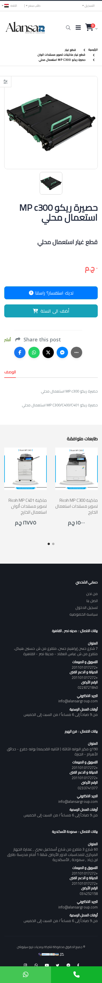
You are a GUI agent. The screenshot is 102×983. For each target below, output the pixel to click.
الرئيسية (93, 49)
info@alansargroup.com (78, 701)
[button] (68, 27)
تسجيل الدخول (86, 607)
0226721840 (88, 687)
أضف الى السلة (55, 311)
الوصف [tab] (10, 372)
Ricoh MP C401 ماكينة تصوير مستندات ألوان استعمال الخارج (27, 506)
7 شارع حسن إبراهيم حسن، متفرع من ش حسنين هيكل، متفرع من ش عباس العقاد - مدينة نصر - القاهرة (56, 651)
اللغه (13, 5)
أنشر (7, 340)
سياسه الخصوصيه (83, 614)
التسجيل (90, 5)
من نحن (92, 593)
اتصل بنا (92, 600)
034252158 (89, 893)
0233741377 (88, 787)
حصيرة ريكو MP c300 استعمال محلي (62, 59)
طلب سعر (34, 5)
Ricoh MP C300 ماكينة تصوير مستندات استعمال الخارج (76, 506)
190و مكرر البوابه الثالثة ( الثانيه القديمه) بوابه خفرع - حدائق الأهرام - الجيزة (52, 751)
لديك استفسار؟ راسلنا (53, 293)
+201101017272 (85, 667)
